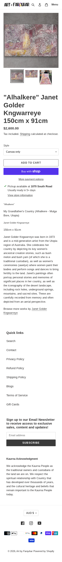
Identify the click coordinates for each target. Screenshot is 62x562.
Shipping (25, 133)
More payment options (31, 179)
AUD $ (30, 513)
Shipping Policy (16, 377)
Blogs (10, 386)
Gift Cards (12, 404)
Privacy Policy (15, 359)
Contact (11, 350)
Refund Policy (15, 368)
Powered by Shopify (43, 551)
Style (6, 145)
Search (10, 341)
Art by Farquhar (24, 551)
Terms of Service (17, 395)
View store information (20, 195)
